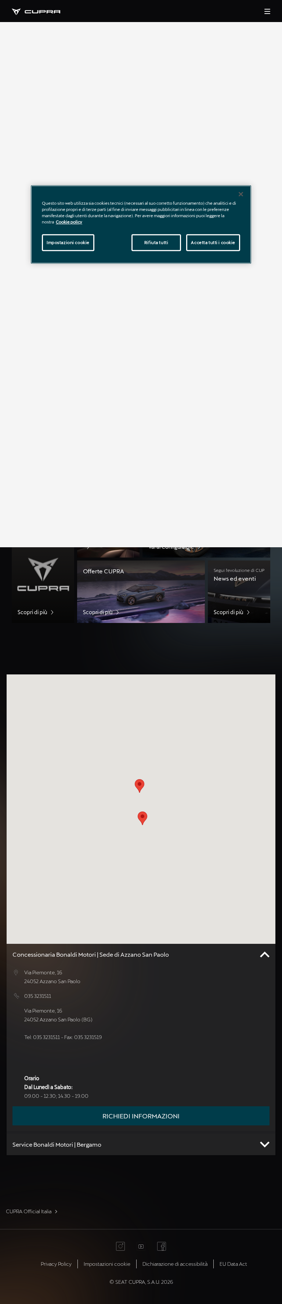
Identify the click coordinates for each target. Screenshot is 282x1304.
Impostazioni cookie (68, 242)
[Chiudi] (241, 194)
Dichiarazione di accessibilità (174, 1264)
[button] (142, 818)
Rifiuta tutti (156, 242)
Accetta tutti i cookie (213, 242)
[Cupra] (42, 10)
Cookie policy (69, 222)
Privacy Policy (56, 1264)
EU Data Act (233, 1264)
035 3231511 (37, 996)
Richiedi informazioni (141, 1116)
